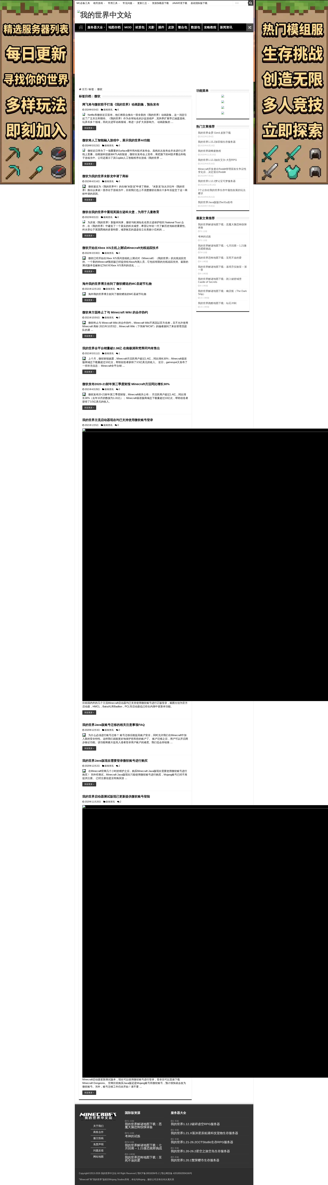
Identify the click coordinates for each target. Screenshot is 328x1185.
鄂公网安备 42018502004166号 (176, 1173)
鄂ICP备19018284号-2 (148, 1173)
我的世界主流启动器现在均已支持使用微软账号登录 (117, 420)
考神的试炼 (204, 236)
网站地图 (98, 1156)
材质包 (140, 27)
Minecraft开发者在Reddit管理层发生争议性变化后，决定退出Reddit (222, 170)
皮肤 (171, 27)
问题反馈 (98, 1150)
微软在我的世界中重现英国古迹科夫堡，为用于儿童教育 (120, 212)
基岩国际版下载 (199, 3)
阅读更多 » (89, 128)
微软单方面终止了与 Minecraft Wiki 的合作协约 (115, 312)
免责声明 (98, 1144)
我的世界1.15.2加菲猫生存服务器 (217, 141)
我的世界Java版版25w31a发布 (215, 202)
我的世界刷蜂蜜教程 (209, 150)
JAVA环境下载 (179, 3)
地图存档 (114, 27)
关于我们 (98, 1125)
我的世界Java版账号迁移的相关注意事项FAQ (113, 724)
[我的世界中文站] (104, 14)
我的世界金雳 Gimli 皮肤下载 (214, 132)
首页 (81, 27)
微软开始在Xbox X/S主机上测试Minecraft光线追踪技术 (120, 248)
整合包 (182, 27)
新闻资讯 (226, 27)
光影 (151, 27)
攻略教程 (210, 27)
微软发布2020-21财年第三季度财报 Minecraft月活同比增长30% (126, 384)
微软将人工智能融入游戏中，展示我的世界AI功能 (116, 140)
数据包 (195, 27)
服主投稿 (98, 1138)
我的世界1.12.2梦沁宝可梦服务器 (217, 181)
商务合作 (98, 1132)
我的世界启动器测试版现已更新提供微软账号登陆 (116, 796)
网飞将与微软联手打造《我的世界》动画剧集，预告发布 (120, 104)
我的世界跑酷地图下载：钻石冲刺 (217, 303)
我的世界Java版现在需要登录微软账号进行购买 (115, 760)
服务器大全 (95, 27)
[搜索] (250, 3)
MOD (128, 27)
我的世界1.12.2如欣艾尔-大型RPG (217, 159)
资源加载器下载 (160, 3)
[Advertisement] (164, 60)
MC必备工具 (83, 3)
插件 (161, 27)
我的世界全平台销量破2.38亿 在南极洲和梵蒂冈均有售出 (121, 348)
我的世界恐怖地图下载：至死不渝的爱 (220, 257)
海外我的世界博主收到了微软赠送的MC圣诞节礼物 (117, 283)
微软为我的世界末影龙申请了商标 (105, 176)
